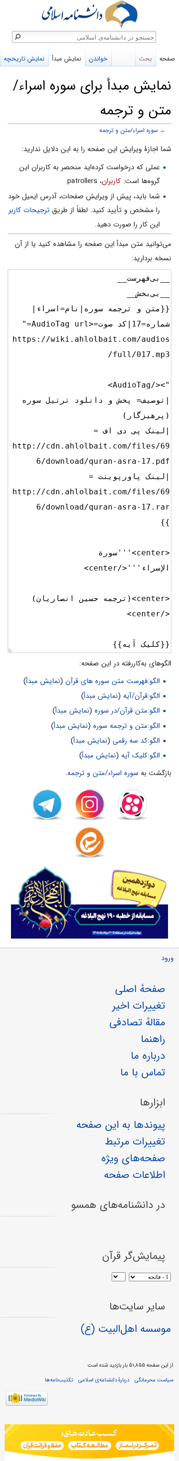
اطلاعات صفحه (134, 1175)
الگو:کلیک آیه (140, 755)
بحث (145, 59)
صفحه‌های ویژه (133, 1158)
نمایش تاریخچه (24, 59)
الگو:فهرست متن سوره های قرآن (112, 681)
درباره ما (148, 1056)
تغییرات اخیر (138, 1006)
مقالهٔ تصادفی (137, 1022)
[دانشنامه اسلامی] (89, 14)
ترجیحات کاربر (29, 210)
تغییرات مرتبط (135, 1142)
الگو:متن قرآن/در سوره (127, 710)
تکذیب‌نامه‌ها (59, 1380)
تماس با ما (142, 1072)
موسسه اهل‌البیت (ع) (126, 1329)
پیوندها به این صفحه (120, 1125)
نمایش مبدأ (43, 681)
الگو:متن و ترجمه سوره (126, 726)
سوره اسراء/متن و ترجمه (128, 130)
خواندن (98, 59)
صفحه (167, 59)
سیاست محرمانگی (154, 1380)
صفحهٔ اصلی (140, 989)
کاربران (111, 181)
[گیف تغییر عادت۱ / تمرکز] (89, 1442)
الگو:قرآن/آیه (141, 696)
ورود (167, 958)
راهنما (153, 1039)
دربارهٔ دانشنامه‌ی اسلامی (103, 1380)
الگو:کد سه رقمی (136, 740)
